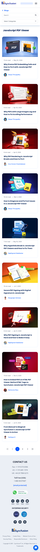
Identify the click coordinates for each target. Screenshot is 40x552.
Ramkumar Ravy (13, 390)
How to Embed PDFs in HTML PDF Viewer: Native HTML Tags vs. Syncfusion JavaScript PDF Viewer (18, 382)
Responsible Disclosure (20, 539)
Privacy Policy (6, 536)
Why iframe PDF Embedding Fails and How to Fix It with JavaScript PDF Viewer (20, 67)
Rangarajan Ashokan (14, 298)
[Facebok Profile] (12, 501)
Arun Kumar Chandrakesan (16, 164)
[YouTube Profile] (27, 501)
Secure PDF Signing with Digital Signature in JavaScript (17, 291)
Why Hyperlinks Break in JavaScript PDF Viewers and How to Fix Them (19, 247)
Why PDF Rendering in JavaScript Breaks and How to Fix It (18, 157)
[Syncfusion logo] (9, 3)
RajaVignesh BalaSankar (15, 253)
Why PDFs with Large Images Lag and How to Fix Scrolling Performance (20, 113)
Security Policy (7, 539)
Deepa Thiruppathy (14, 74)
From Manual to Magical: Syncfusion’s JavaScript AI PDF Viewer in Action (17, 429)
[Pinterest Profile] (15, 522)
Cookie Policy (16, 536)
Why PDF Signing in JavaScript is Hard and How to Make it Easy (18, 336)
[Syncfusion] (20, 530)
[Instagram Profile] (20, 522)
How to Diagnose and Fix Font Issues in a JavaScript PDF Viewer (19, 202)
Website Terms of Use (29, 536)
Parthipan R (11, 437)
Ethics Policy (33, 539)
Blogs (6, 10)
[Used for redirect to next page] (27, 449)
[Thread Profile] (24, 522)
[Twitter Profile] (17, 501)
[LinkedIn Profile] (22, 501)
